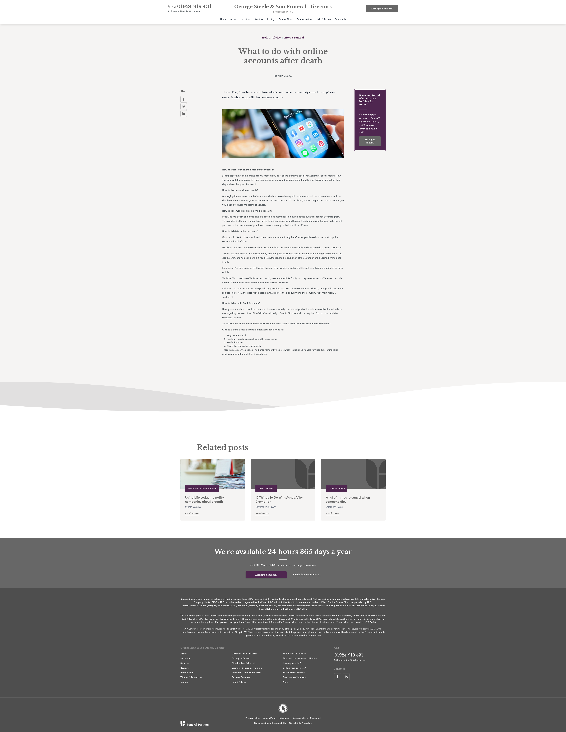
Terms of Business (241, 677)
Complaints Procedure (300, 722)
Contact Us (340, 19)
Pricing (270, 19)
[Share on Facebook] (183, 99)
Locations (245, 19)
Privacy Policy (252, 717)
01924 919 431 (194, 6)
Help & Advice (323, 19)
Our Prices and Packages (244, 653)
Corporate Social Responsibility (270, 722)
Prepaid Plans (187, 672)
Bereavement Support (294, 672)
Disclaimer (284, 717)
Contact (184, 681)
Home (223, 19)
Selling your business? (294, 667)
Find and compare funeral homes (300, 658)
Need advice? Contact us (307, 574)
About (233, 19)
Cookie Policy (270, 717)
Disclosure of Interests (294, 677)
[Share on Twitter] (183, 106)
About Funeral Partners (295, 653)
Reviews (184, 667)
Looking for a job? (292, 663)
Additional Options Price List (246, 672)
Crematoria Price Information (247, 667)
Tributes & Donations (191, 677)
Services (259, 19)
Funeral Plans (285, 19)
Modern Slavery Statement (307, 717)
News (285, 681)
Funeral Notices (304, 19)
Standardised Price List (243, 663)
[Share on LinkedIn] (183, 113)
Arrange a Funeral (370, 141)
